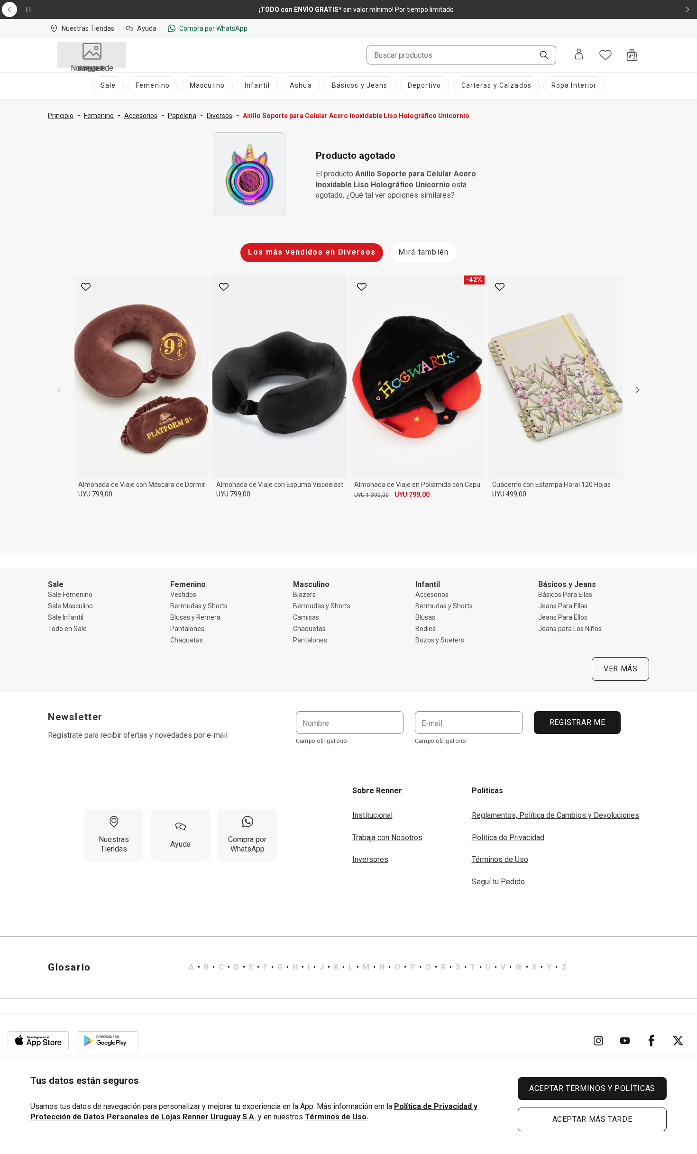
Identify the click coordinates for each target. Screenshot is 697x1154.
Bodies (425, 628)
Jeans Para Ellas (562, 606)
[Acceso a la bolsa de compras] (632, 55)
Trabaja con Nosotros (387, 837)
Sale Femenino (70, 594)
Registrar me (577, 722)
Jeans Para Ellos (562, 617)
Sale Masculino (70, 606)
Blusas (425, 617)
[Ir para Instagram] (598, 1040)
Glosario (69, 967)
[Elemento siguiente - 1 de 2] (687, 9)
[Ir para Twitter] (678, 1040)
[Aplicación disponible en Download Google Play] (107, 1040)
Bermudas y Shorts (199, 606)
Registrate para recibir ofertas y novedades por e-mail (138, 735)
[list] (377, 967)
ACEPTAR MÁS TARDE (592, 1119)
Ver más (620, 668)
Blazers (304, 594)
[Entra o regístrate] (579, 55)
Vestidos (183, 594)
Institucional (372, 815)
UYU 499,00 (509, 494)
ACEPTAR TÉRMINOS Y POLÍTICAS (592, 1088)
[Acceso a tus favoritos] (605, 55)
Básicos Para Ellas (565, 594)
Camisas (306, 617)
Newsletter (75, 717)
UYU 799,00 (95, 494)
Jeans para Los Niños (570, 628)
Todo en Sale (67, 628)
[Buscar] (540, 55)
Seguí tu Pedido (498, 881)
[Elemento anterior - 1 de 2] (9, 9)
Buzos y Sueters (439, 640)
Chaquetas (186, 640)
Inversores (370, 859)
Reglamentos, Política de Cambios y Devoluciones (555, 815)
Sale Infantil (65, 617)
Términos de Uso (500, 859)
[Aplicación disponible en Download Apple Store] (38, 1040)
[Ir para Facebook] (651, 1040)
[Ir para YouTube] (625, 1040)
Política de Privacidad (508, 837)
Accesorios (432, 594)
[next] (637, 389)
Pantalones (187, 628)
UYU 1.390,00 (371, 495)
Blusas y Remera (195, 617)
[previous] (59, 389)
